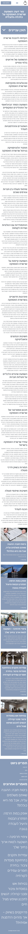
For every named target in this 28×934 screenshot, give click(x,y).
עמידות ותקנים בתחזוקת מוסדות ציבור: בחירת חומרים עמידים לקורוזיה (14, 671)
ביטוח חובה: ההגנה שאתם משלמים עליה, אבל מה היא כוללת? (15, 548)
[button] (17, 3)
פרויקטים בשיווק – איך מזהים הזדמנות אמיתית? (14, 917)
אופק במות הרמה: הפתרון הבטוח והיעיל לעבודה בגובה (16, 584)
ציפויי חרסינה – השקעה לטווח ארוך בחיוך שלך (14, 842)
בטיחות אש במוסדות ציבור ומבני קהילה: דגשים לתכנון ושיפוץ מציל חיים (14, 894)
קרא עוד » (23, 559)
